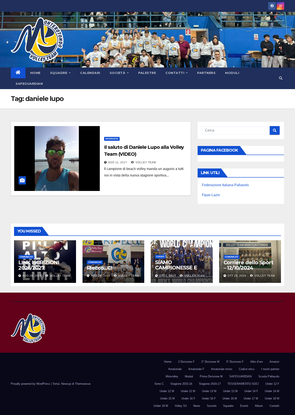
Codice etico (246, 369)
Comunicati (26, 257)
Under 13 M (209, 391)
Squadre (59, 73)
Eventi (160, 256)
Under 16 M (229, 398)
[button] (280, 78)
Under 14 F (251, 391)
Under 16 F (188, 398)
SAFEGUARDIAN (29, 84)
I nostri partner (270, 369)
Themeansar (82, 383)
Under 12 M (167, 391)
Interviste (111, 139)
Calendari (90, 73)
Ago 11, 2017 (117, 162)
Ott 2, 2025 (167, 275)
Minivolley (172, 376)
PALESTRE (147, 73)
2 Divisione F (186, 361)
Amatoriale (175, 369)
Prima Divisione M (211, 376)
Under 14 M (272, 391)
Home (35, 73)
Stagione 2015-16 (181, 383)
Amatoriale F (196, 369)
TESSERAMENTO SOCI (243, 383)
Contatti (175, 73)
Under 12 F (272, 383)
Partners (206, 73)
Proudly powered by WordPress (31, 383)
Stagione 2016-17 (210, 383)
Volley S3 (181, 405)
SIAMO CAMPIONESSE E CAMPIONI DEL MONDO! (176, 270)
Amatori (274, 361)
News (196, 405)
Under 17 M (251, 398)
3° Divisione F (235, 361)
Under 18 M (272, 398)
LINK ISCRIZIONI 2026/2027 (38, 265)
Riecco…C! (99, 268)
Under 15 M (167, 398)
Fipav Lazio (211, 195)
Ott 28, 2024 (237, 275)
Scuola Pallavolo (268, 376)
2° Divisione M (210, 361)
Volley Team (145, 162)
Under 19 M (161, 405)
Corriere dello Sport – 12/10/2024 (248, 265)
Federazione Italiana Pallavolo (225, 185)
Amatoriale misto (221, 369)
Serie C (159, 383)
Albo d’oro (256, 361)
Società (118, 73)
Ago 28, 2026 (32, 275)
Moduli (232, 73)
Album (259, 405)
